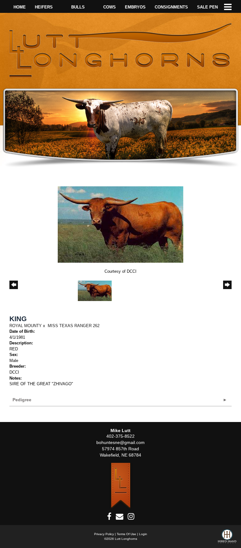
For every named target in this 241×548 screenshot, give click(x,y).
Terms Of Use (126, 534)
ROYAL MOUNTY (25, 325)
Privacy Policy (104, 534)
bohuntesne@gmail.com (120, 442)
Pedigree (22, 399)
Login (143, 534)
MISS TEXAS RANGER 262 (73, 325)
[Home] (121, 486)
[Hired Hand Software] (227, 538)
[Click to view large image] (120, 224)
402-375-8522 (120, 436)
